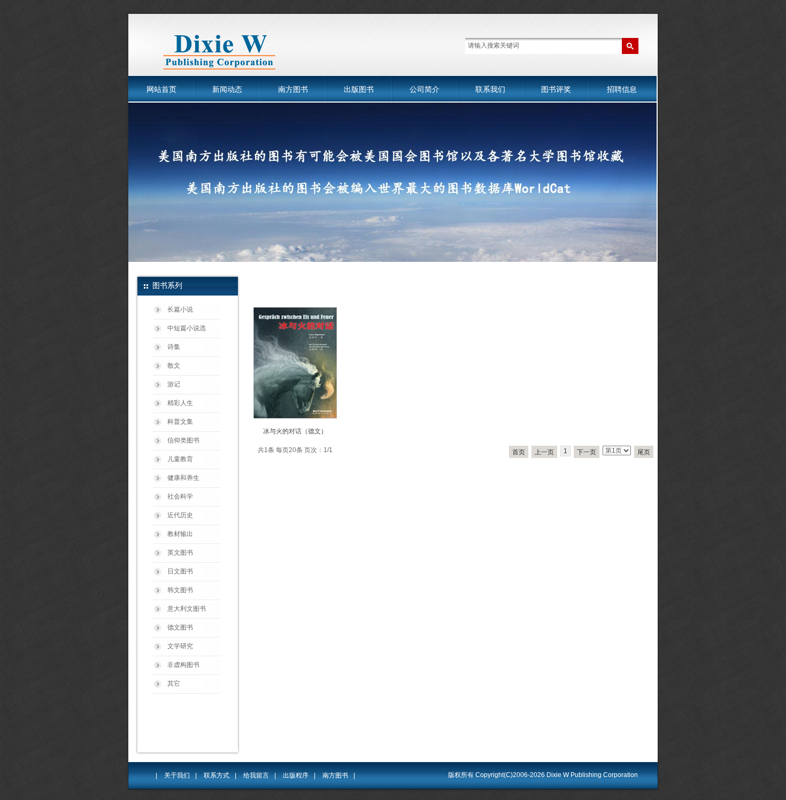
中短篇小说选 (186, 328)
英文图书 (180, 552)
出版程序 (296, 775)
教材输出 (180, 534)
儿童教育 (180, 459)
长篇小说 (180, 309)
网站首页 (161, 89)
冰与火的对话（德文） (295, 431)
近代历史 (180, 515)
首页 (518, 452)
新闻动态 (227, 89)
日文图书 (180, 571)
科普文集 (180, 421)
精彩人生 (180, 403)
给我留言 (256, 775)
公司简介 (425, 89)
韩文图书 (180, 590)
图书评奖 (556, 89)
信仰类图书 (183, 440)
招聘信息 (622, 89)
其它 (173, 683)
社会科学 (180, 496)
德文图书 (180, 627)
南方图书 (293, 89)
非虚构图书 (183, 665)
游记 (173, 384)
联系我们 (490, 89)
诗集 (173, 347)
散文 (173, 365)
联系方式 (216, 775)
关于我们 (177, 775)
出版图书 (359, 89)
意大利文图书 (186, 608)
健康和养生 (183, 477)
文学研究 (180, 646)
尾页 (643, 452)
